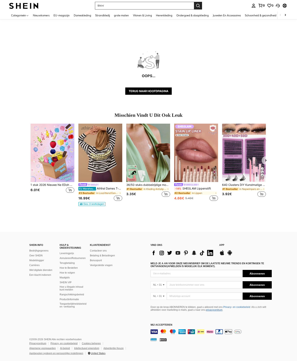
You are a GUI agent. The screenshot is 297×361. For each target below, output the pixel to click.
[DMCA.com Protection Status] (163, 339)
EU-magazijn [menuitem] (62, 15)
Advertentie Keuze (113, 348)
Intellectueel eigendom (86, 348)
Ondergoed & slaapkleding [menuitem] (192, 15)
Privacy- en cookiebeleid (236, 307)
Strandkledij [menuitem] (102, 15)
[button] (277, 5)
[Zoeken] (198, 5)
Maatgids (65, 277)
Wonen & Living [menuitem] (142, 15)
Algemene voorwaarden (42, 348)
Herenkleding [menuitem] (164, 15)
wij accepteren (161, 325)
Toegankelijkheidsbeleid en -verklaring (73, 305)
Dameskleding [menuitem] (82, 15)
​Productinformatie (69, 299)
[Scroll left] (280, 15)
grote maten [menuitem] (121, 15)
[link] (261, 5)
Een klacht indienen (40, 275)
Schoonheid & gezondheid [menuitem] (260, 15)
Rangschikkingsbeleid (72, 294)
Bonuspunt (96, 260)
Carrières (34, 265)
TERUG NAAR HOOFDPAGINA (148, 91)
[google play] (230, 254)
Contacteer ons (98, 250)
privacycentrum (214, 309)
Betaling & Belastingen (102, 255)
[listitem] (52, 163)
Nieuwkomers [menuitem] (41, 15)
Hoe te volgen (67, 272)
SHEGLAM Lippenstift (193, 188)
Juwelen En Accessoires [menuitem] (227, 15)
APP (221, 245)
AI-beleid (65, 348)
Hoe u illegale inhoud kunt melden (71, 288)
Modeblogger (36, 260)
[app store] (222, 254)
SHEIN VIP (66, 282)
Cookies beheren (91, 343)
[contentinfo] (211, 331)
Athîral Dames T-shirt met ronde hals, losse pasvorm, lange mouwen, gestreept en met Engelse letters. (100, 188)
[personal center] (253, 5)
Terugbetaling (67, 263)
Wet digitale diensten (40, 270)
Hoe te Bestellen (69, 267)
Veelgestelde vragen (101, 265)
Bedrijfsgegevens (38, 250)
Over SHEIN (36, 255)
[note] (91, 204)
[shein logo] (23, 5)
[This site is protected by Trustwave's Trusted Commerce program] (154, 339)
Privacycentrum (37, 343)
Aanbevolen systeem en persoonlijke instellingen (56, 353)
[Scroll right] (285, 15)
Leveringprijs (67, 253)
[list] (183, 253)
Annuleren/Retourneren (73, 258)
